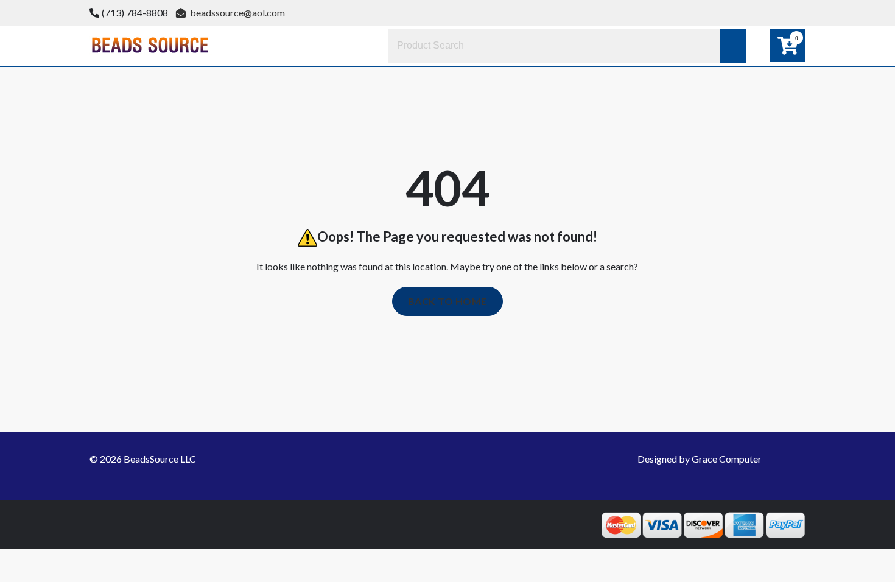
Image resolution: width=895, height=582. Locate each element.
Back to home (447, 301)
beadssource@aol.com (236, 12)
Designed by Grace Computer (699, 459)
